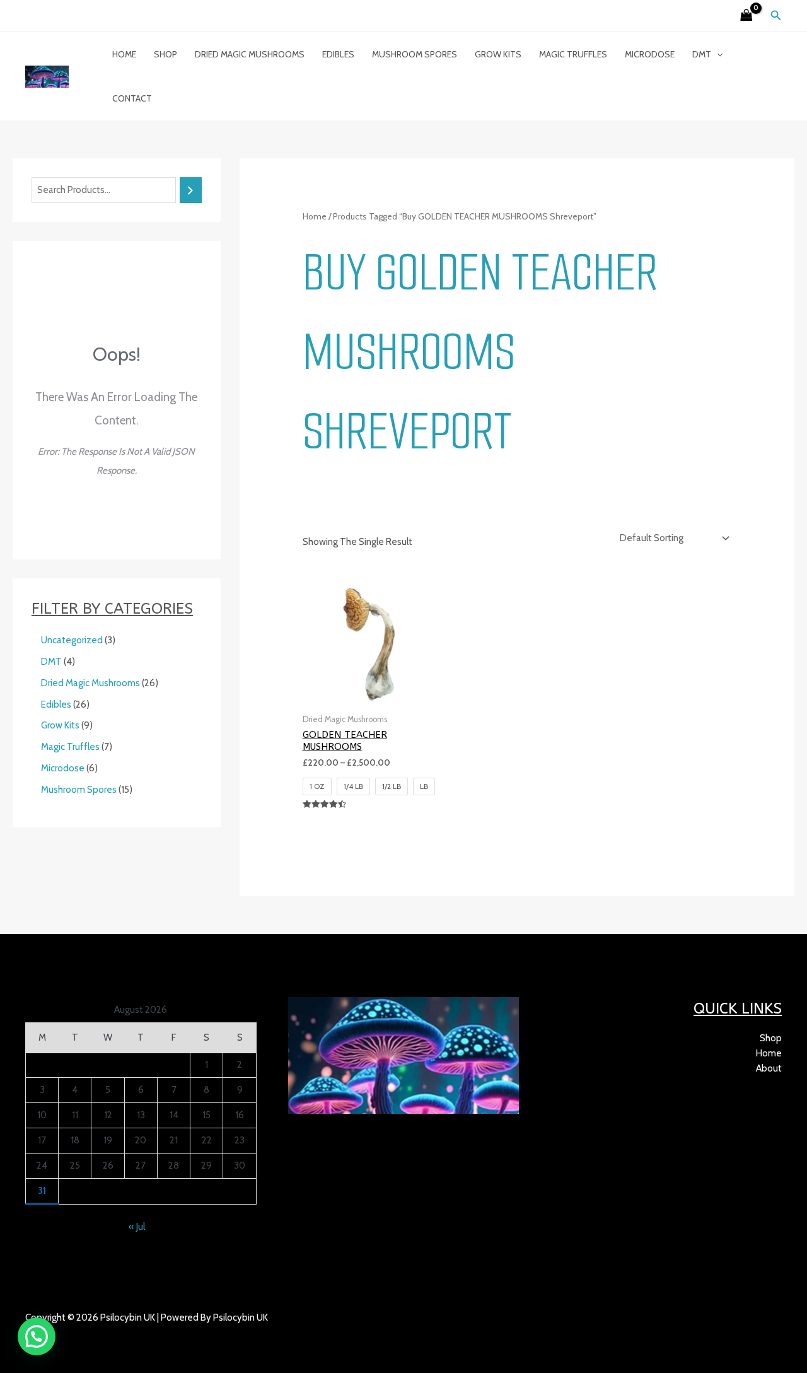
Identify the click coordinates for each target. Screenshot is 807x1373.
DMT (701, 54)
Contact (132, 98)
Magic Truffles (573, 54)
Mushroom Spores (414, 54)
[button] (776, 16)
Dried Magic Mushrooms (250, 54)
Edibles (338, 54)
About (769, 1068)
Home (124, 54)
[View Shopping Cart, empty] (746, 16)
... (83, 1332)
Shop (165, 54)
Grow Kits (498, 54)
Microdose (650, 54)
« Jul (137, 1226)
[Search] (191, 190)
